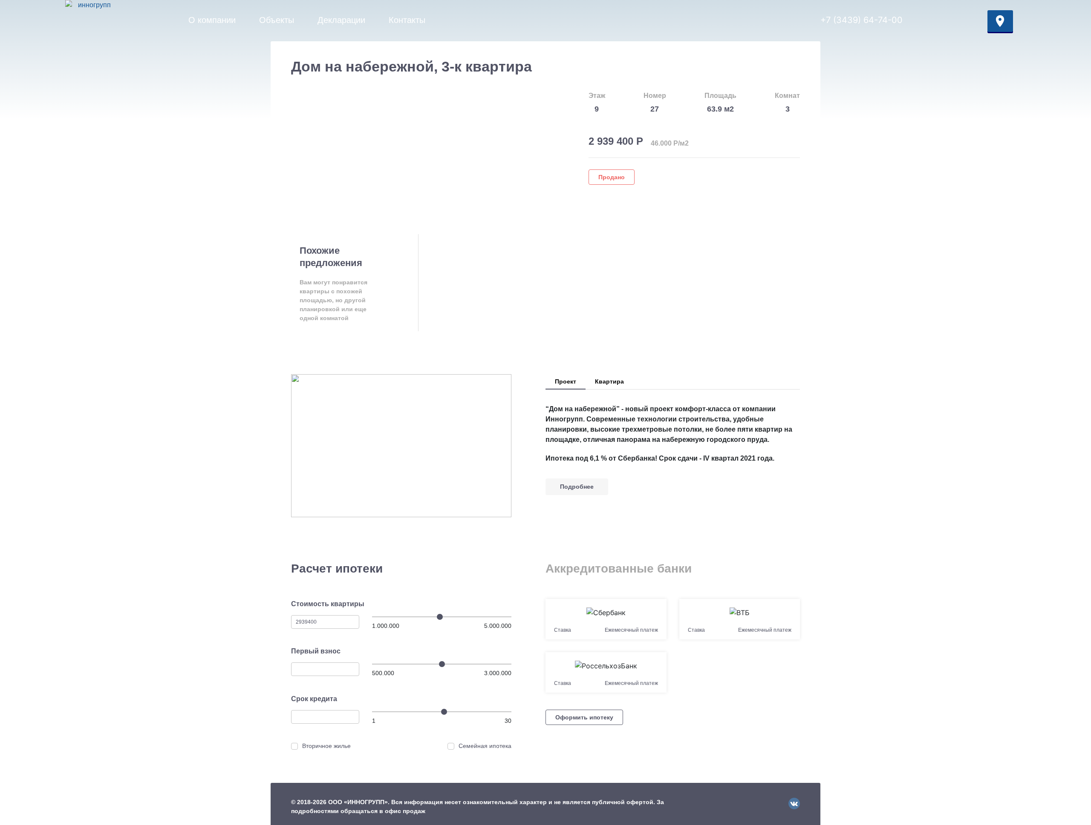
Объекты (276, 20)
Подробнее (577, 486)
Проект (565, 381)
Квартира (609, 381)
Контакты (407, 20)
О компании (212, 20)
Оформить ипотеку (584, 717)
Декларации (341, 20)
